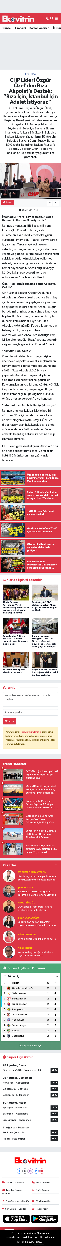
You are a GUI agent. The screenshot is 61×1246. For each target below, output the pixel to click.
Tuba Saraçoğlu (28, 918)
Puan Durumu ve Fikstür (17, 1201)
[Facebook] (19, 1171)
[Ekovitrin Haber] (18, 18)
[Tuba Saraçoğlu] (9, 921)
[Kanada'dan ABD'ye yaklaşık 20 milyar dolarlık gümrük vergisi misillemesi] (16, 626)
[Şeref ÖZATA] (9, 891)
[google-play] (44, 1219)
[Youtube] (41, 1171)
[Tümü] (56, 865)
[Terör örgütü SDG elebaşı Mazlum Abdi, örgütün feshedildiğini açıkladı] (45, 592)
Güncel (6, 28)
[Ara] (51, 18)
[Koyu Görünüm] (47, 18)
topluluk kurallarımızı (31, 732)
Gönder (9, 721)
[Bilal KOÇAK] (9, 952)
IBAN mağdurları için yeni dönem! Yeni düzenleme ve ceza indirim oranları (37, 878)
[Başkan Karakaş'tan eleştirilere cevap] (16, 659)
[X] (25, 1171)
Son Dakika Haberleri (15, 1209)
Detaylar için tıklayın (30, 1045)
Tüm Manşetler (43, 1201)
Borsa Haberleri (39, 28)
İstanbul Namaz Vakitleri (12, 1192)
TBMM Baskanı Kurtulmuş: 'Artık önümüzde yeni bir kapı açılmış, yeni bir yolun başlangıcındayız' (16, 607)
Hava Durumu (43, 1182)
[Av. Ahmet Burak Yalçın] (9, 876)
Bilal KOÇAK (25, 948)
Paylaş (9, 202)
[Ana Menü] (56, 18)
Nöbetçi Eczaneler (15, 1182)
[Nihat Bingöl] (9, 906)
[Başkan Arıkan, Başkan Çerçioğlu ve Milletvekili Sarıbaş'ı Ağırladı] (45, 659)
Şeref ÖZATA (25, 887)
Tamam (39, 1242)
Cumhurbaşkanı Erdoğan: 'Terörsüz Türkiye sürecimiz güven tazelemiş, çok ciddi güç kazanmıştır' (44, 641)
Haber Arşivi (42, 1209)
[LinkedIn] (36, 1171)
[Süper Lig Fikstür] (56, 1057)
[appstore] (17, 1219)
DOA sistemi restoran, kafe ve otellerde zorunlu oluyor (35, 908)
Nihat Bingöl (26, 903)
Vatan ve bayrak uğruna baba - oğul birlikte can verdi (35, 954)
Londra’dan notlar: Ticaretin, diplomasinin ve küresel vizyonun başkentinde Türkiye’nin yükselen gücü (37, 924)
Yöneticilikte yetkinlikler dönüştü (37, 939)
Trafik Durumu (42, 1190)
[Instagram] (30, 1171)
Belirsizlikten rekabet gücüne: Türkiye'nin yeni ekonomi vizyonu (37, 893)
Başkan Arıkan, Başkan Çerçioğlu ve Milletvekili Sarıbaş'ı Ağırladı (45, 672)
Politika (30, 74)
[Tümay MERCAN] (9, 936)
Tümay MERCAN (27, 934)
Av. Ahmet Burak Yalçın (32, 872)
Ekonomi (20, 28)
